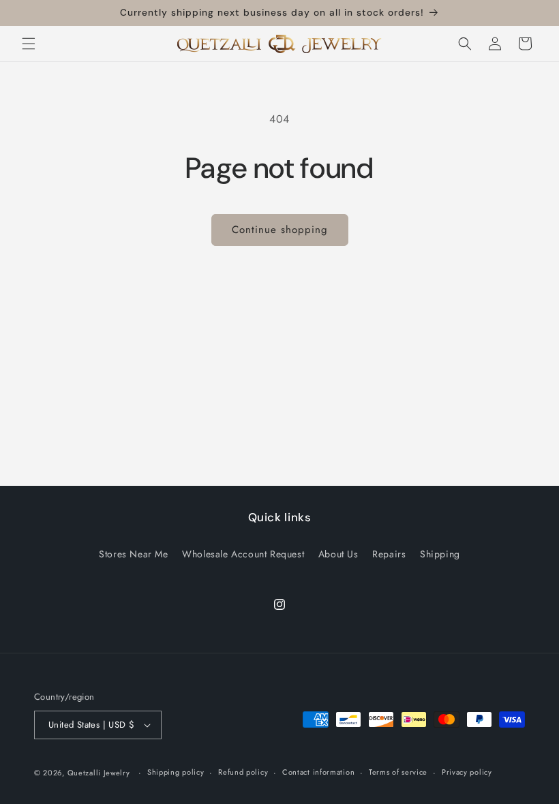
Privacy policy (467, 772)
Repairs (389, 554)
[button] (29, 44)
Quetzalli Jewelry (98, 772)
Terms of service (398, 772)
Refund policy (243, 772)
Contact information (318, 772)
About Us (338, 554)
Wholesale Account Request (243, 554)
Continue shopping (280, 229)
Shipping (440, 554)
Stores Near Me (133, 554)
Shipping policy (176, 772)
